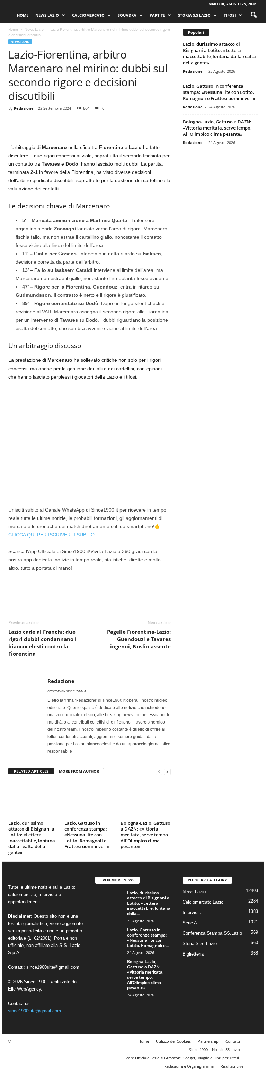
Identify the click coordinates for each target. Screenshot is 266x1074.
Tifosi (230, 15)
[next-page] (167, 771)
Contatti (232, 1041)
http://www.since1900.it (66, 691)
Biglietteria (193, 954)
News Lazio (47, 15)
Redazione (24, 108)
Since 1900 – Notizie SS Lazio (214, 1049)
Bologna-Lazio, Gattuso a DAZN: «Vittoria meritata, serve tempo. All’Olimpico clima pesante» (145, 835)
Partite (157, 15)
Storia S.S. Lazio (200, 943)
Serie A (190, 922)
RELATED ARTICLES (31, 771)
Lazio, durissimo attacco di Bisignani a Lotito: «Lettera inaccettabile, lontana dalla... (148, 903)
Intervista (192, 912)
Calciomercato (88, 15)
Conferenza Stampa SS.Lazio (212, 933)
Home (22, 15)
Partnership (208, 1041)
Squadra (127, 15)
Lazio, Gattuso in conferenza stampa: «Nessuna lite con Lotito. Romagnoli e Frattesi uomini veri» (86, 835)
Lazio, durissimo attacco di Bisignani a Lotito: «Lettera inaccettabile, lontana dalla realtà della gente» (31, 837)
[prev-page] (159, 771)
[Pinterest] (47, 126)
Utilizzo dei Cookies (173, 1041)
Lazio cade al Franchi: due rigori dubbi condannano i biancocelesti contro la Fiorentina (42, 642)
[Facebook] (15, 126)
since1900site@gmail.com (52, 967)
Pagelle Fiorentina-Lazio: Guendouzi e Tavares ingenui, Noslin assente (139, 639)
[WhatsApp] (63, 126)
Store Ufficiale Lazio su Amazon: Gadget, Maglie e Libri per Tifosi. (182, 1057)
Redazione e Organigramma (189, 1066)
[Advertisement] (89, 437)
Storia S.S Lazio (194, 15)
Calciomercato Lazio (203, 902)
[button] (253, 15)
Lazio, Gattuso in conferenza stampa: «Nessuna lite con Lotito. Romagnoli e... (148, 937)
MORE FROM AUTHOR (79, 771)
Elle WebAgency (24, 989)
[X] (31, 126)
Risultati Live (232, 1066)
